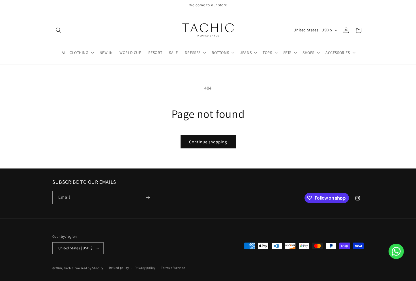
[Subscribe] (147, 197)
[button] (58, 30)
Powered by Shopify (89, 268)
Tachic (69, 268)
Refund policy (119, 268)
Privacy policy (145, 268)
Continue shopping (208, 141)
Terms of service (173, 268)
